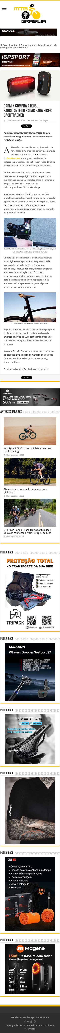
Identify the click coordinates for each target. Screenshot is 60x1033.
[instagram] (34, 1021)
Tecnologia (43, 121)
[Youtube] (31, 1021)
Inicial (5, 45)
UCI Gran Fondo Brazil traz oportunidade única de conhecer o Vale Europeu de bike (27, 531)
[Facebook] (25, 1021)
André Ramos (42, 1017)
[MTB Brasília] (30, 13)
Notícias (14, 45)
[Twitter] (27, 1021)
